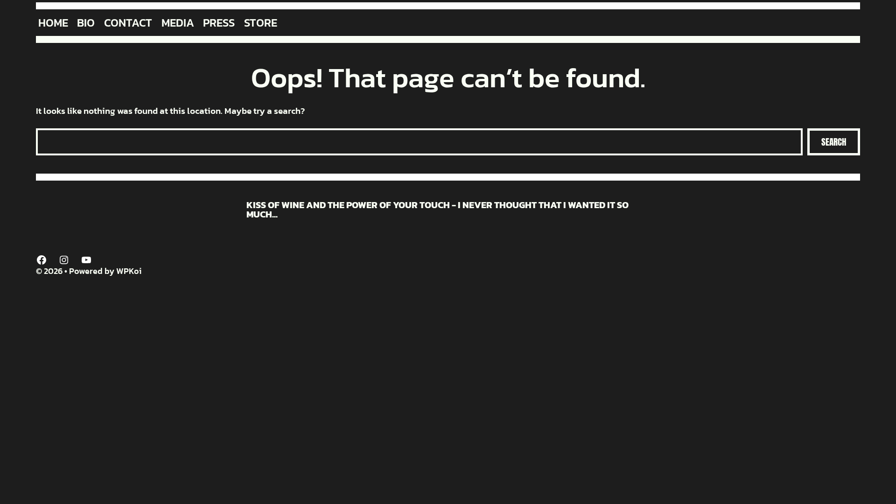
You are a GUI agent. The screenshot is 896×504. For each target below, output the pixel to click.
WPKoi (128, 271)
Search (833, 141)
